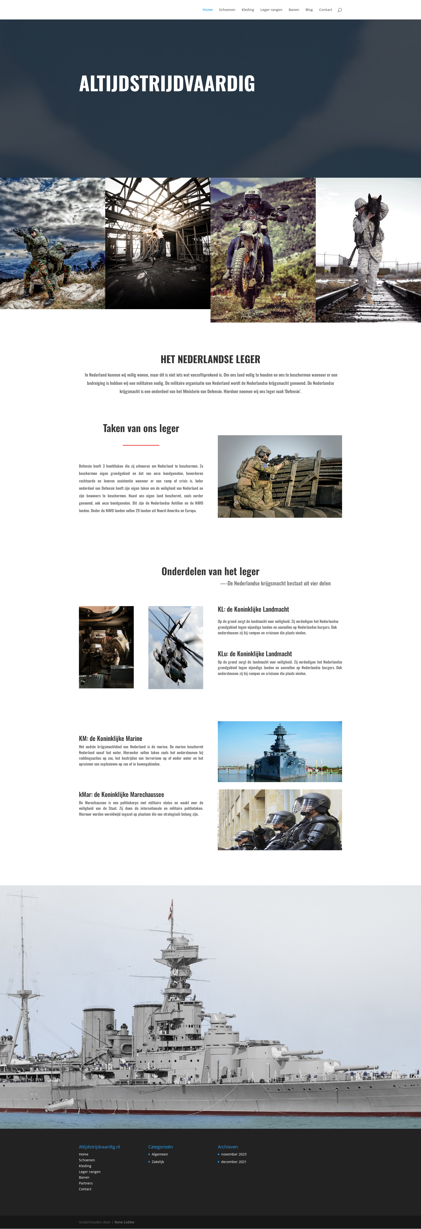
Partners (86, 1183)
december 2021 (234, 1161)
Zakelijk (158, 1161)
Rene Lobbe (124, 1222)
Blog (309, 10)
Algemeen (160, 1154)
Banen (294, 10)
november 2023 (234, 1154)
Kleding (248, 10)
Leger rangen (271, 10)
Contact (325, 10)
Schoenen (227, 10)
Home (208, 10)
